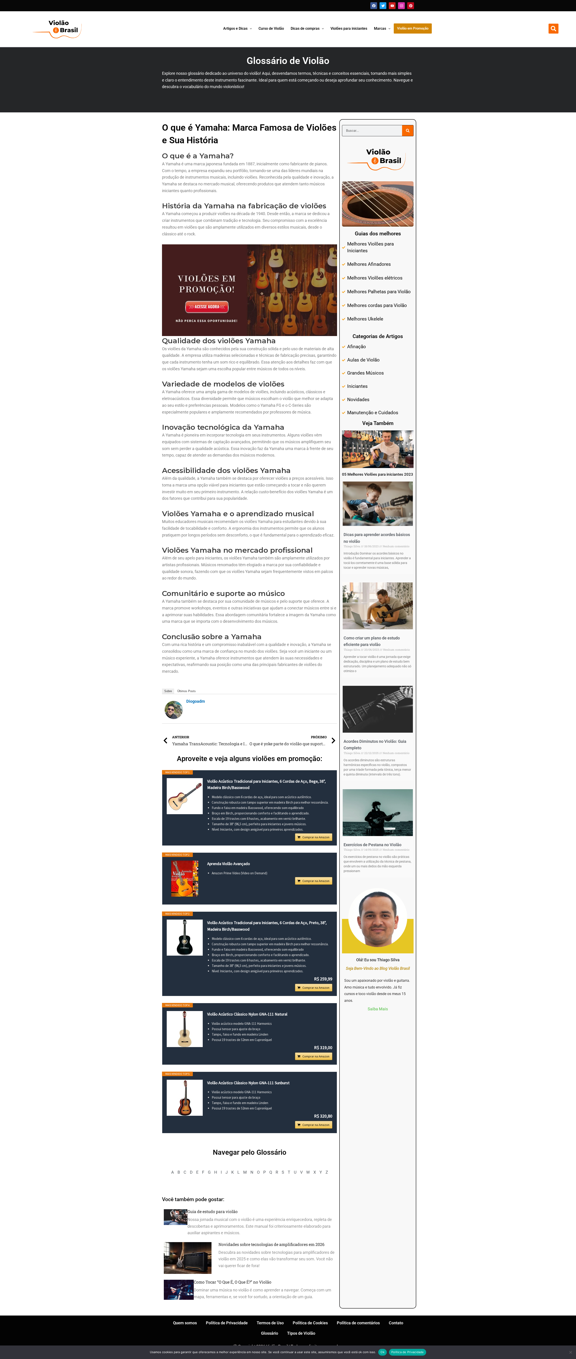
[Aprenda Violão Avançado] (185, 879)
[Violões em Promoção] (249, 289)
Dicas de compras (305, 28)
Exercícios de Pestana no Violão (372, 844)
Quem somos (185, 1322)
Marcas (380, 28)
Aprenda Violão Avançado (228, 863)
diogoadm (195, 701)
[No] (570, 1352)
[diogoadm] (174, 709)
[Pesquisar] (407, 130)
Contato (396, 1322)
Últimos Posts (186, 691)
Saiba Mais (378, 1009)
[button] (553, 29)
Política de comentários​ (358, 1322)
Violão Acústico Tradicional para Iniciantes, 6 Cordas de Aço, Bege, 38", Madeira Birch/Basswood (266, 784)
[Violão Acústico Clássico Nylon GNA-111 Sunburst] (185, 1098)
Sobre (168, 691)
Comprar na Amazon (315, 837)
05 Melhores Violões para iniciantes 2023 (377, 474)
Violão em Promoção (412, 28)
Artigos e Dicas (235, 28)
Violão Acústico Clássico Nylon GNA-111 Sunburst (248, 1082)
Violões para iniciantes (349, 28)
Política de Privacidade (227, 1322)
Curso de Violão (271, 28)
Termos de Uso (270, 1322)
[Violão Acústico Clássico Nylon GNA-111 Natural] (185, 1029)
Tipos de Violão (301, 1333)
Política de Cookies (310, 1322)
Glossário (269, 1333)
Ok (382, 1352)
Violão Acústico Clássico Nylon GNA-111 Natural (247, 1014)
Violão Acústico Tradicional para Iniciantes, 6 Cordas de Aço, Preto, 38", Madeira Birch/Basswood (266, 926)
